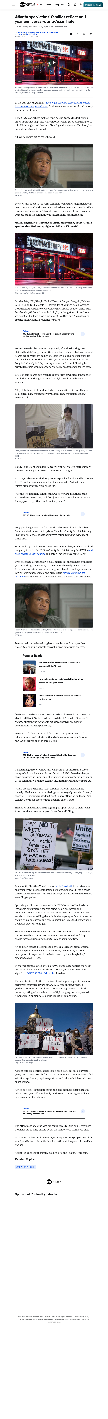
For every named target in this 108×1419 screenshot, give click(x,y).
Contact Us (85, 1319)
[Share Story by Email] (84, 33)
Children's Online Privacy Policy (77, 1317)
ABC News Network (25, 1317)
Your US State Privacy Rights (54, 1317)
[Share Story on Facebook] (70, 33)
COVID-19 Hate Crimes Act (41, 973)
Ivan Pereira (31, 34)
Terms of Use (59, 1319)
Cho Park (44, 32)
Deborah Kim (33, 32)
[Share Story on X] (77, 33)
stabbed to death (63, 886)
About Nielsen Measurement (43, 1319)
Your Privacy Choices (72, 1319)
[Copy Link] (90, 33)
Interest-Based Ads (25, 1319)
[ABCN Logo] (27, 5)
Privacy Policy (38, 1317)
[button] (13, 4)
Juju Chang (22, 32)
